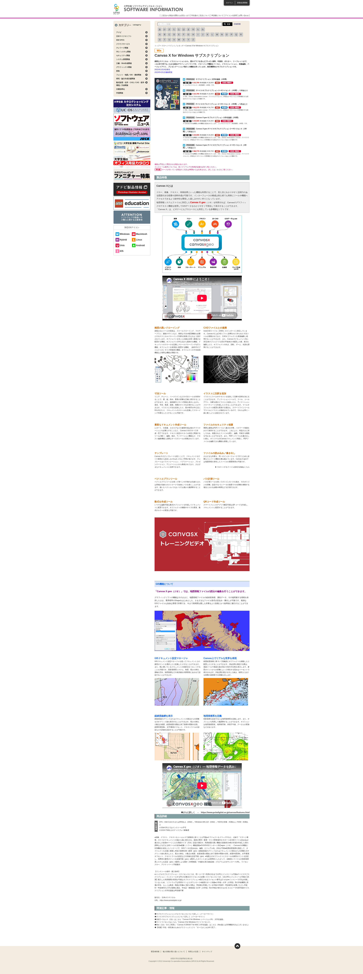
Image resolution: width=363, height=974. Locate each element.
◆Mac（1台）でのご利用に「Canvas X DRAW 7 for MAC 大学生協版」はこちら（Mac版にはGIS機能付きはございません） (202, 925)
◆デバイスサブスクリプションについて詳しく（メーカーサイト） (180, 917)
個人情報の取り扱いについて (174, 952)
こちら (217, 170)
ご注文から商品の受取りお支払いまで (175, 15)
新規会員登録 (242, 3)
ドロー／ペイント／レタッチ (173, 46)
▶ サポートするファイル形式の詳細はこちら (232, 467)
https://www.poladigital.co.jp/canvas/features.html (225, 812)
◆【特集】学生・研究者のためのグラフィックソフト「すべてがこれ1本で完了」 (186, 927)
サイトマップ (207, 952)
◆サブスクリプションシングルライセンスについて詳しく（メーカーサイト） (184, 914)
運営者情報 (155, 952)
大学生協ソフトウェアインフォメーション (148, 9)
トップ (157, 46)
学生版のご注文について (200, 15)
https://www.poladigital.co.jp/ (171, 900)
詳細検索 (237, 24)
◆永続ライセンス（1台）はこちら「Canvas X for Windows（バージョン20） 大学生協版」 (190, 919)
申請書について (217, 15)
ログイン (229, 3)
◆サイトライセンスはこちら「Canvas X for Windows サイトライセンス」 (183, 922)
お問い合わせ (244, 15)
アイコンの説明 (231, 15)
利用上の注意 (193, 952)
